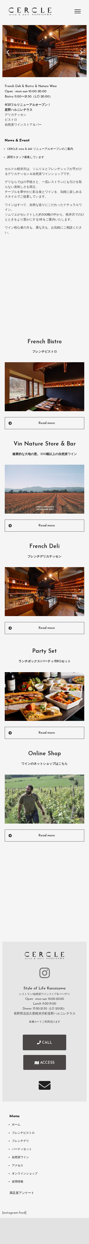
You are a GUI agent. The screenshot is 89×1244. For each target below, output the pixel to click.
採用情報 (17, 1181)
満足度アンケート (21, 1193)
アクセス (17, 1165)
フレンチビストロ (23, 1133)
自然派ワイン (20, 1157)
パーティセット (22, 1149)
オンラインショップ (24, 1173)
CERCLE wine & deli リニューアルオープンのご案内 (40, 149)
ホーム (16, 1124)
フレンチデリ (20, 1141)
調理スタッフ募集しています (25, 157)
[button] (8, 52)
